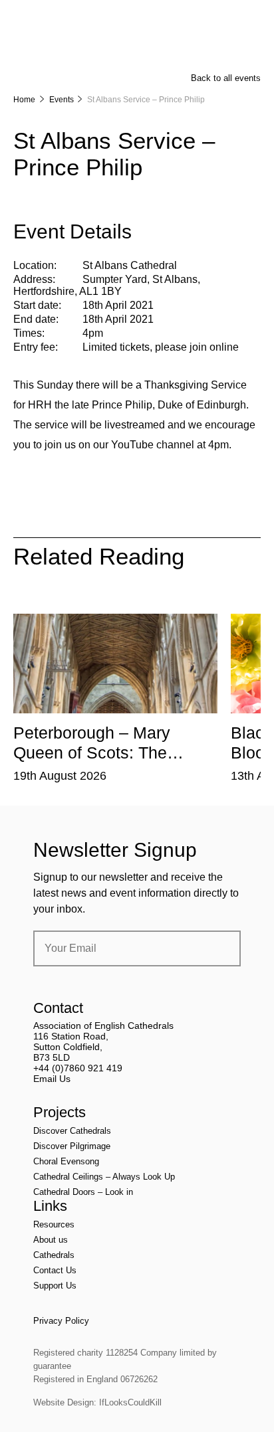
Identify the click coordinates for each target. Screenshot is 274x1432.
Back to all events (226, 78)
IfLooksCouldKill (130, 1402)
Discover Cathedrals (72, 1131)
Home (24, 99)
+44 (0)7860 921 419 (77, 1068)
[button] (84, 603)
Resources (53, 1224)
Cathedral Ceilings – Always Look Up (104, 1177)
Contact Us (54, 1270)
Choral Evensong (66, 1161)
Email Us (51, 1078)
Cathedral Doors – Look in (83, 1192)
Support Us (54, 1286)
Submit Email (219, 948)
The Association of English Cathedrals (63, 46)
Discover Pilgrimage (71, 1146)
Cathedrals (53, 1255)
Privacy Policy (61, 1321)
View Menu (253, 19)
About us (50, 1240)
